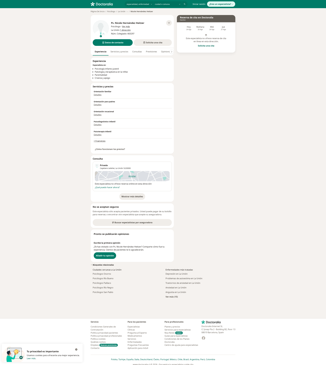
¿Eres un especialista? (220, 4)
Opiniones (166, 51)
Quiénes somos (98, 342)
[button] (113, 42)
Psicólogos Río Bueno (103, 278)
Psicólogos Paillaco (102, 283)
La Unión (119, 168)
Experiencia (100, 51)
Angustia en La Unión (176, 292)
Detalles (97, 94)
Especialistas (134, 326)
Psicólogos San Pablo (103, 292)
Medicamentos (135, 335)
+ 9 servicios (99, 141)
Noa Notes (173, 332)
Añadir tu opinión (105, 255)
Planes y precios (172, 326)
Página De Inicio (98, 11)
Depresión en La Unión (177, 273)
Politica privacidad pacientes (104, 332)
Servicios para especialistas (178, 329)
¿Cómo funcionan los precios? (110, 149)
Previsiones (151, 51)
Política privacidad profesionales (106, 335)
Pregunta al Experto (137, 332)
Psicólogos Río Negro (103, 287)
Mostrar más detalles (133, 197)
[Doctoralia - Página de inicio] (107, 3)
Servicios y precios (119, 51)
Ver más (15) (172, 296)
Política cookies (98, 338)
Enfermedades (135, 342)
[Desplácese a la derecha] (171, 52)
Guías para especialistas (176, 335)
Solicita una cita (206, 45)
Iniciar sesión (199, 4)
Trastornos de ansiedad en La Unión (183, 283)
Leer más (31, 358)
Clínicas (131, 329)
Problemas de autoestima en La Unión (184, 278)
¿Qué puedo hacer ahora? (107, 187)
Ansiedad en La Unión (176, 287)
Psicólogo (111, 11)
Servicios (132, 338)
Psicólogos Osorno (102, 273)
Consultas (137, 51)
